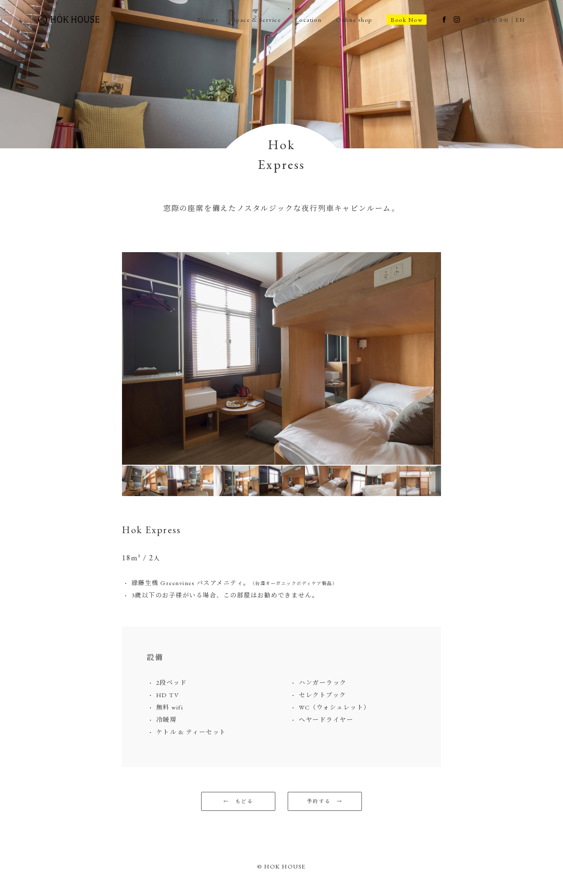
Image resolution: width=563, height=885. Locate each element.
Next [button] (447, 358)
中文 (480, 20)
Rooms (208, 19)
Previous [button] (116, 358)
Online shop (354, 19)
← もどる (238, 801)
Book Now (406, 19)
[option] (281, 358)
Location (308, 19)
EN (520, 19)
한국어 (500, 20)
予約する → (324, 801)
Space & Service (257, 19)
